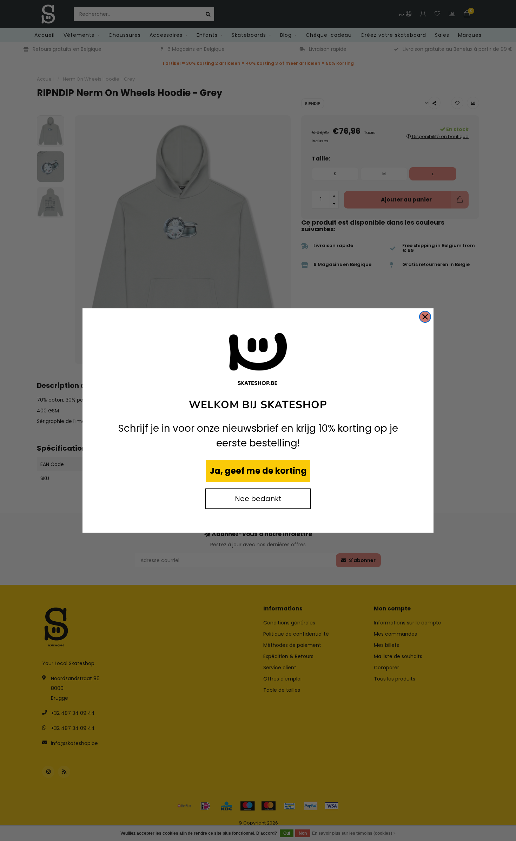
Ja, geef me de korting (258, 471)
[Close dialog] (425, 316)
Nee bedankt (258, 499)
